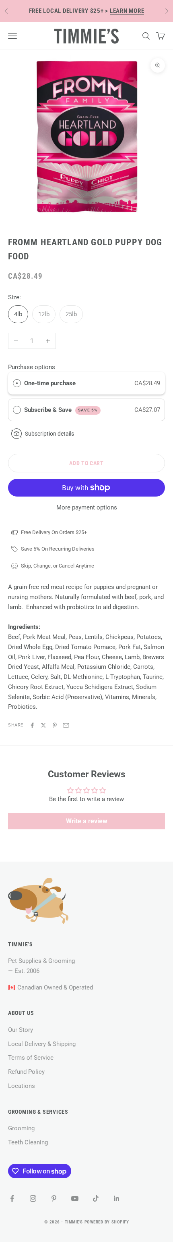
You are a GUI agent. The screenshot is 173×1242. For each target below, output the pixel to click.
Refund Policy (26, 1071)
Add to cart (86, 463)
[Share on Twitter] (43, 725)
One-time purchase (50, 383)
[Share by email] (66, 725)
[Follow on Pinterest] (54, 1198)
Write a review (86, 821)
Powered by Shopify (106, 1222)
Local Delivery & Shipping (42, 1044)
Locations (21, 1086)
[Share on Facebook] (32, 725)
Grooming (21, 1128)
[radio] (17, 383)
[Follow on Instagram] (33, 1198)
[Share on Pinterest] (54, 725)
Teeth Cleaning (28, 1142)
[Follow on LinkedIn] (117, 1198)
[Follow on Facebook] (12, 1198)
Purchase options (31, 367)
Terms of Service (31, 1057)
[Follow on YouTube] (75, 1198)
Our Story (20, 1029)
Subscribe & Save (61, 409)
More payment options (86, 507)
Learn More (127, 11)
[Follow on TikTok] (96, 1198)
